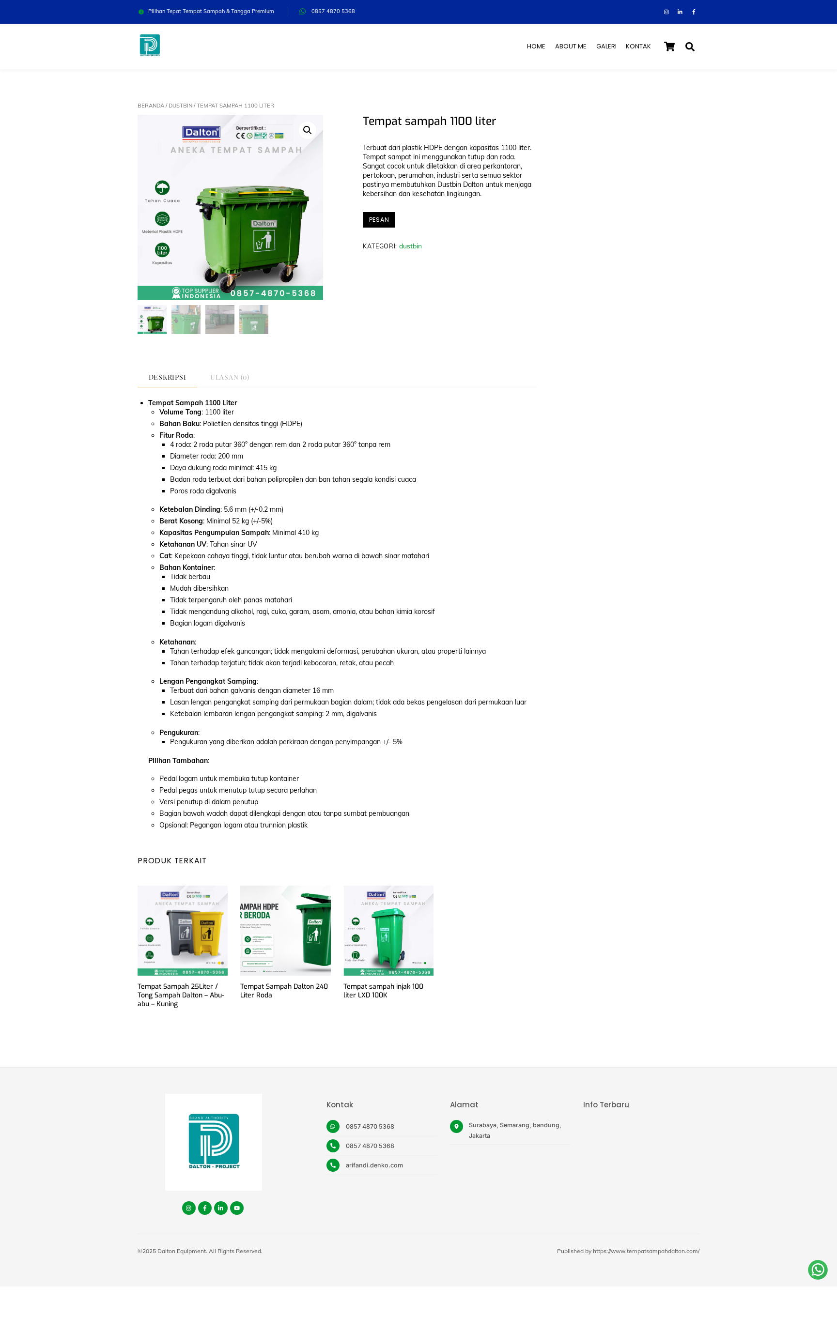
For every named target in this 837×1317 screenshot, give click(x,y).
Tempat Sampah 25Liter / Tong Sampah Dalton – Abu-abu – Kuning (181, 995)
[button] (307, 130)
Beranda (151, 105)
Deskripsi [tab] (167, 377)
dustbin (180, 105)
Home (536, 46)
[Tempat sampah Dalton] (150, 53)
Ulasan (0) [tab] (229, 377)
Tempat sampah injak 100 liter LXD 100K (383, 991)
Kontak (638, 46)
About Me (571, 46)
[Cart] (669, 46)
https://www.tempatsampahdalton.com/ (646, 1251)
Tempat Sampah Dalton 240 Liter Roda (284, 991)
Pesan (379, 219)
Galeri (606, 46)
